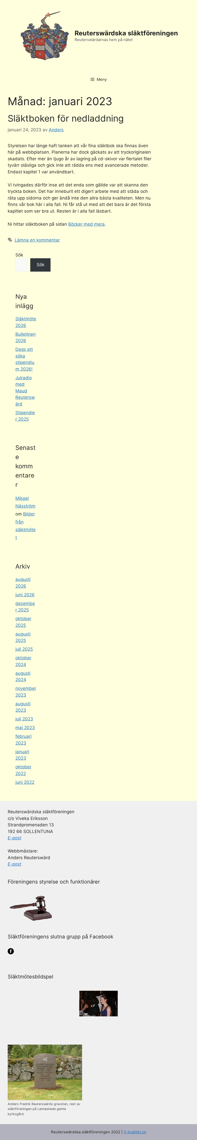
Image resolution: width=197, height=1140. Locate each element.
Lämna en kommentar (37, 240)
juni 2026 (25, 594)
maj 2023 (25, 727)
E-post (14, 837)
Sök (19, 254)
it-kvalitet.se (135, 1131)
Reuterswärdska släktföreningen (126, 33)
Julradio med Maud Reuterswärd (25, 391)
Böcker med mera (86, 224)
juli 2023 (24, 718)
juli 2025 (24, 649)
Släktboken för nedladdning (66, 118)
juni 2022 (24, 782)
